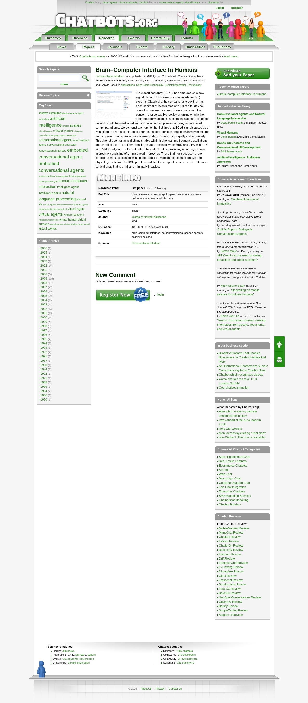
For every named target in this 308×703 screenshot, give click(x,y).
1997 (43, 330)
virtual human (192, 2)
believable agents (45, 131)
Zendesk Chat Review (233, 563)
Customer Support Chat (234, 483)
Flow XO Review (230, 589)
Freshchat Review (231, 580)
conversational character (61, 144)
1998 (43, 326)
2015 (43, 252)
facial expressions (45, 181)
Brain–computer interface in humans (242, 94)
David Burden (229, 136)
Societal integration (175, 84)
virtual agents (110, 2)
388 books (68, 650)
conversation (71, 135)
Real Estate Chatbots (233, 461)
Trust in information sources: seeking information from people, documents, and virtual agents (241, 325)
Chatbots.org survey (92, 56)
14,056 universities (79, 662)
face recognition (62, 176)
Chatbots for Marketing (234, 500)
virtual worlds (47, 228)
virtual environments (48, 220)
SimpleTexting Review (233, 610)
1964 (43, 391)
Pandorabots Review (232, 584)
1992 (43, 352)
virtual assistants (128, 2)
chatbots (69, 130)
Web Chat (225, 474)
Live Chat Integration (232, 487)
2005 (43, 296)
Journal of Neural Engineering (149, 216)
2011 (43, 270)
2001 (43, 313)
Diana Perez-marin (232, 122)
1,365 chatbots (184, 650)
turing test (62, 209)
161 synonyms (185, 662)
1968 (43, 382)
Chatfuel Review (230, 537)
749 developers (187, 654)
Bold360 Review (230, 593)
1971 (43, 378)
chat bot (143, 2)
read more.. (231, 56)
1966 (43, 386)
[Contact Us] (279, 359)
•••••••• (64, 83)
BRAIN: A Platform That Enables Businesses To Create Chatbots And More (242, 357)
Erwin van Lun (230, 316)
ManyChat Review (231, 532)
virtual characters (74, 214)
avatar (66, 126)
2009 (43, 278)
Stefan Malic (229, 251)
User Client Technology (149, 84)
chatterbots (44, 135)
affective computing (49, 113)
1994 (43, 343)
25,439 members (188, 658)
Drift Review (227, 558)
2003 (43, 304)
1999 (43, 322)
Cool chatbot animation (234, 387)
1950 (43, 399)
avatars (75, 125)
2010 (43, 274)
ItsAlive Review (229, 541)
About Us (146, 688)
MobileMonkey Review (234, 528)
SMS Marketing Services (235, 496)
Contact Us (175, 688)
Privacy (160, 688)
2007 (43, 287)
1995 (43, 339)
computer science (58, 135)
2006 (43, 291)
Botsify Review (228, 606)
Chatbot (89, 2)
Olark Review (228, 576)
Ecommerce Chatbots (233, 465)
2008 (43, 283)
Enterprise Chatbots (232, 491)
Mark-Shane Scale (233, 285)
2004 (43, 300)
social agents (49, 204)
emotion (41, 176)
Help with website (230, 428)
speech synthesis (47, 209)
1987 (43, 360)
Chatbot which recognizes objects (241, 374)
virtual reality (70, 224)
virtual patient (56, 224)
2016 (43, 248)
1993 (43, 347)
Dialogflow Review (231, 571)
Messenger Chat (230, 478)
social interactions (64, 205)
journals (79, 654)
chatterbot (213, 2)
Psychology (195, 84)
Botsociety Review (231, 550)
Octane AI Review (230, 601)
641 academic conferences (78, 658)
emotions (50, 176)
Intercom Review (230, 554)
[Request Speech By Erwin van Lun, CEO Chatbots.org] (279, 344)
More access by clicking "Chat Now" (242, 433)
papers (92, 654)
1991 (43, 356)
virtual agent (76, 209)
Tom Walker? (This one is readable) (242, 437)
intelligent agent (68, 187)
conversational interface (52, 150)
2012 (43, 265)
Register (237, 8)
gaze (56, 181)
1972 (43, 373)
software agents (80, 204)
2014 (43, 257)
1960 (43, 395)
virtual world (83, 224)
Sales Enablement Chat (234, 457)
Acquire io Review (231, 614)
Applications (128, 84)
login (160, 294)
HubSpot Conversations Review (240, 597)
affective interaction (69, 113)
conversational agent (54, 140)
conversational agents (171, 2)
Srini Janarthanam (231, 151)
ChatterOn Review (231, 545)
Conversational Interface (110, 76)
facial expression (77, 176)
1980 (43, 365)
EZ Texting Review (231, 567)
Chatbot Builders (230, 504)
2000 (43, 317)
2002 (43, 309)
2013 (43, 261)
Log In (220, 8)
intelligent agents (49, 193)
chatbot (58, 130)
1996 (43, 334)
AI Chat (224, 470)
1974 (43, 369)
